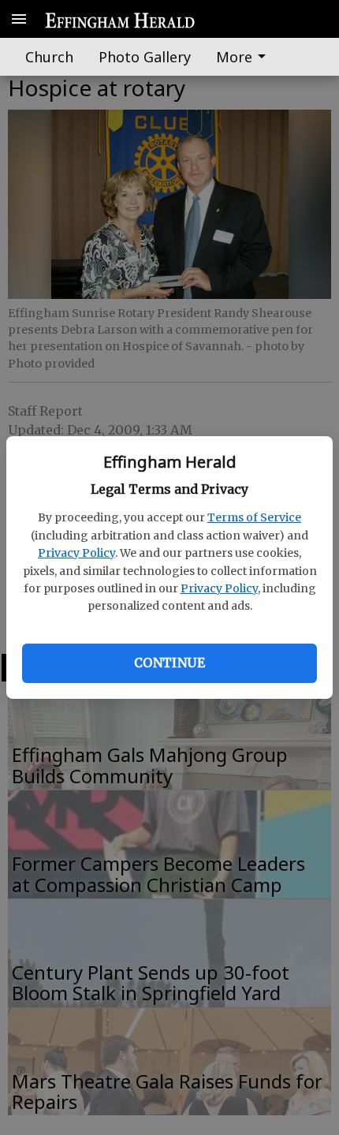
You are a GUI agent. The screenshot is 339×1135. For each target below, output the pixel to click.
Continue (169, 662)
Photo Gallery (145, 56)
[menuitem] (245, 57)
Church (49, 56)
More (234, 56)
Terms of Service (254, 517)
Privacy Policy (76, 553)
